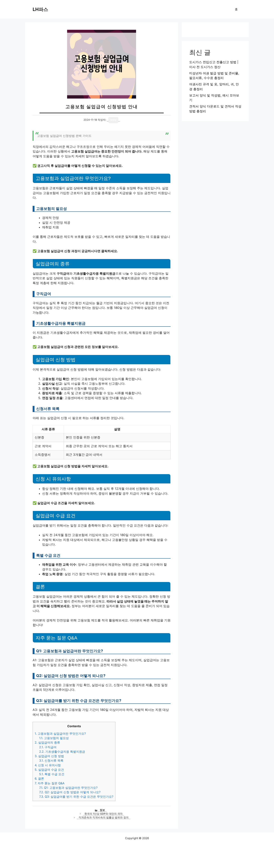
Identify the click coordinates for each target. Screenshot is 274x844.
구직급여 (47, 747)
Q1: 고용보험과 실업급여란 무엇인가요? (68, 788)
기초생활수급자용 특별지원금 (62, 751)
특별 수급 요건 (51, 774)
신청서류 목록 (51, 760)
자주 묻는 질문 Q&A (49, 783)
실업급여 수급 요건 (49, 769)
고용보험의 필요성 (54, 738)
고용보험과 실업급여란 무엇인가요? (60, 733)
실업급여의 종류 (47, 742)
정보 (102, 809)
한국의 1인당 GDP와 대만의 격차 (103, 813)
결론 (39, 778)
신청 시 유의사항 (48, 765)
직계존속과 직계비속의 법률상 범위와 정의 (104, 817)
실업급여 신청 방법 (49, 756)
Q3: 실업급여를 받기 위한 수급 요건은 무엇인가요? (76, 796)
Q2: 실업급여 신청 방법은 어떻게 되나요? (69, 792)
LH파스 (40, 9)
